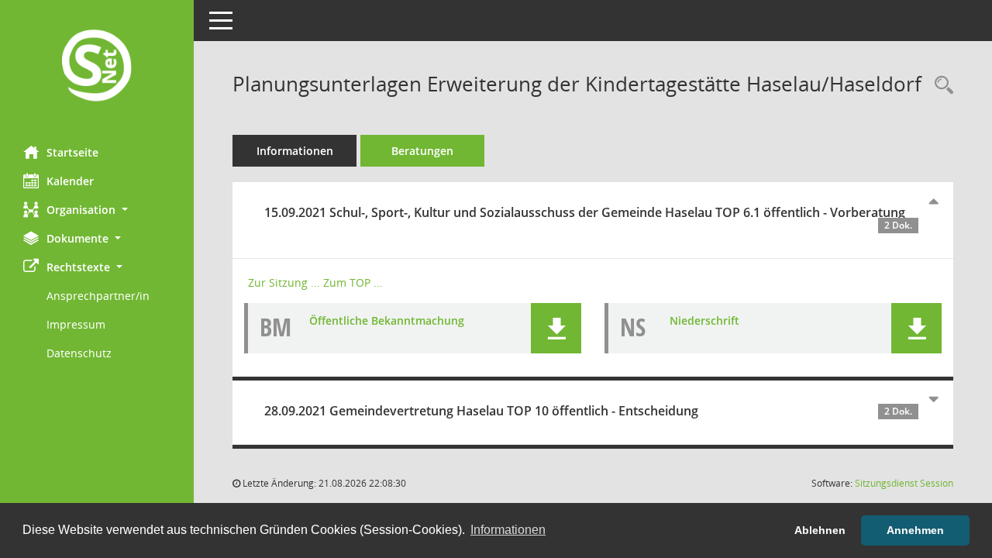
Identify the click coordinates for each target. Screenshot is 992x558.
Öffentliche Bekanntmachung (386, 320)
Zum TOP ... (353, 282)
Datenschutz (79, 353)
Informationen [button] (508, 529)
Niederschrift (704, 320)
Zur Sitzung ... (284, 282)
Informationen (295, 150)
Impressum (75, 324)
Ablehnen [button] (820, 530)
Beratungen (422, 150)
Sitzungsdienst (904, 483)
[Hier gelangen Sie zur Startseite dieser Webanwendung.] (97, 67)
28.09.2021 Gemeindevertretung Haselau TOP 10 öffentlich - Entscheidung (588, 410)
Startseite (72, 152)
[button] (97, 209)
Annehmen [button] (915, 530)
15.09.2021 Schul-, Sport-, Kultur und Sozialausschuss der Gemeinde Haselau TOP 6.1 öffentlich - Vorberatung (588, 218)
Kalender (70, 181)
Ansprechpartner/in (98, 295)
